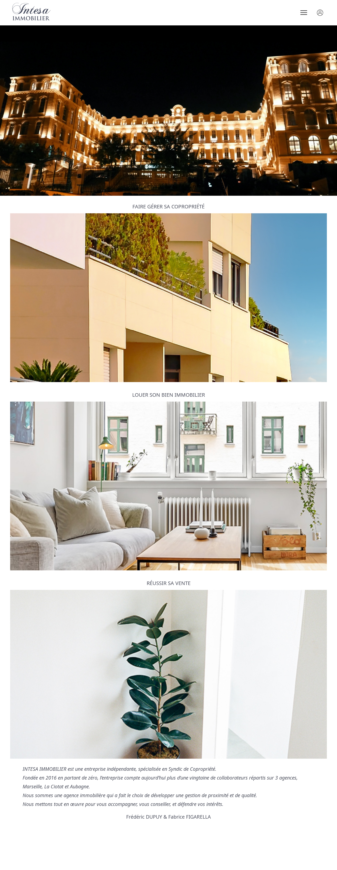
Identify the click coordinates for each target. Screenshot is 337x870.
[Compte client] (323, 13)
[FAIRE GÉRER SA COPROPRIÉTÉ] (168, 297)
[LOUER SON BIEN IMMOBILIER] (168, 486)
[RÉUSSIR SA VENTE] (168, 674)
